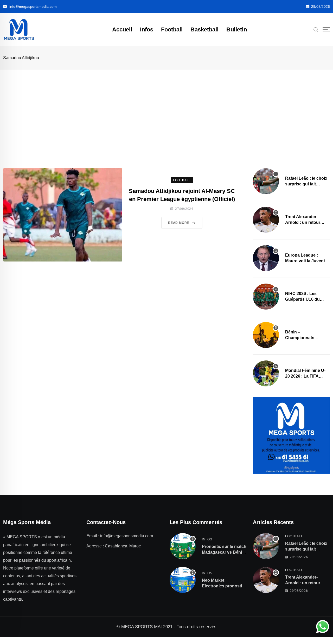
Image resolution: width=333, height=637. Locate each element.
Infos (146, 29)
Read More (178, 223)
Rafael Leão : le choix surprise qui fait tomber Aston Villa (306, 184)
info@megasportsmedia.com (33, 6)
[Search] (316, 29)
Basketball (204, 29)
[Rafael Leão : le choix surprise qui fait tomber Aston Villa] (266, 181)
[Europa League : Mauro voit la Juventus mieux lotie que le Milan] (266, 258)
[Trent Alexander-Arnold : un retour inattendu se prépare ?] (266, 220)
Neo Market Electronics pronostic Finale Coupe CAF (223, 586)
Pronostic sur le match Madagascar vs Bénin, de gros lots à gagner (224, 552)
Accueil (122, 29)
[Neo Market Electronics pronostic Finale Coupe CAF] (183, 580)
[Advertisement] (166, 108)
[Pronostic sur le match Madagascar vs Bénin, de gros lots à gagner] (183, 546)
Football (172, 29)
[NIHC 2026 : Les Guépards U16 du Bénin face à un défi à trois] (266, 297)
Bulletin (236, 29)
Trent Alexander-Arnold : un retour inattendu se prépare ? (307, 222)
